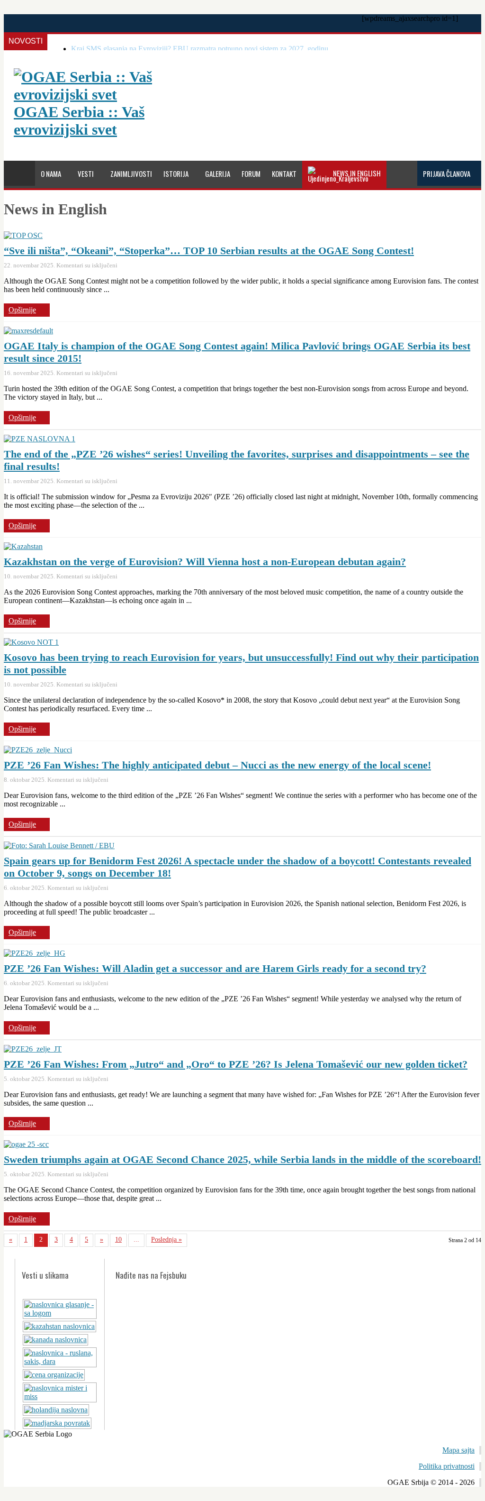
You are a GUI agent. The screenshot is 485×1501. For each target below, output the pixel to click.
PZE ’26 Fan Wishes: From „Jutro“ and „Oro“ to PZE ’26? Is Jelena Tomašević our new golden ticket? (235, 1064)
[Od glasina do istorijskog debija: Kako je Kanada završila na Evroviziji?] (55, 1340)
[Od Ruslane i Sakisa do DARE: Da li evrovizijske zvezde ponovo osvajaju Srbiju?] (59, 1361)
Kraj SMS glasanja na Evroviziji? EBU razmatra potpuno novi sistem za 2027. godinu (199, 49)
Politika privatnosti (447, 1466)
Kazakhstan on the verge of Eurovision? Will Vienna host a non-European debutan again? (205, 561)
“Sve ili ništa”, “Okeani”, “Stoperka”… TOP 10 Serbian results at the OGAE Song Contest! (209, 250)
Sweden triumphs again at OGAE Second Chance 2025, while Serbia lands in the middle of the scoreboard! (242, 1159)
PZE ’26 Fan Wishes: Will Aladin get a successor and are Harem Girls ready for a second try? (215, 968)
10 (118, 1239)
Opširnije (22, 310)
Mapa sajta (458, 1450)
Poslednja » (166, 1239)
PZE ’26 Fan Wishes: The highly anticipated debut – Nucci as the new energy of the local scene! (217, 765)
